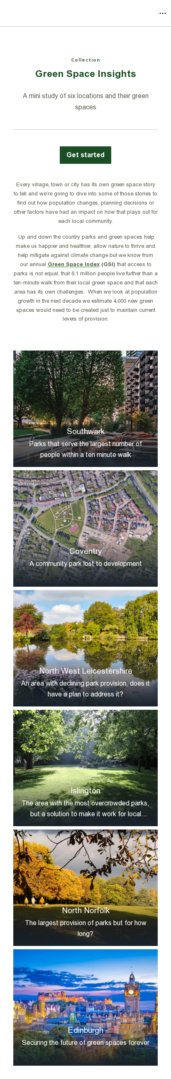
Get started (85, 155)
